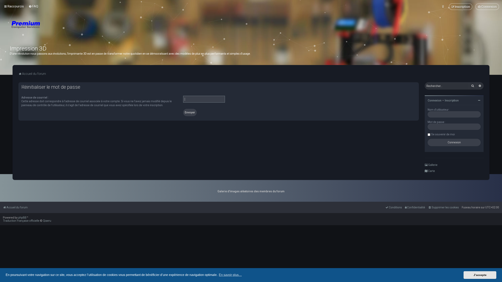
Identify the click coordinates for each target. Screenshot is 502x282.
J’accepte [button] (480, 275)
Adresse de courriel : (35, 97)
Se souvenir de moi (443, 134)
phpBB (22, 217)
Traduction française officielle (21, 220)
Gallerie (432, 164)
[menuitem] (33, 6)
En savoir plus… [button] (230, 275)
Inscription (452, 100)
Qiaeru (47, 220)
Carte (431, 171)
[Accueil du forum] (49, 29)
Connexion (434, 100)
